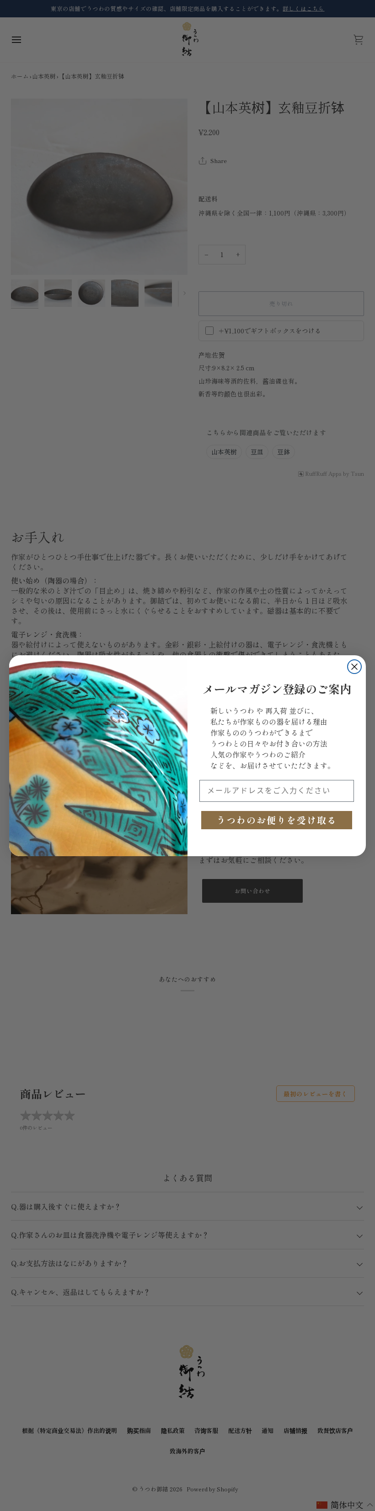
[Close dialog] (354, 667)
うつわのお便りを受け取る (276, 820)
